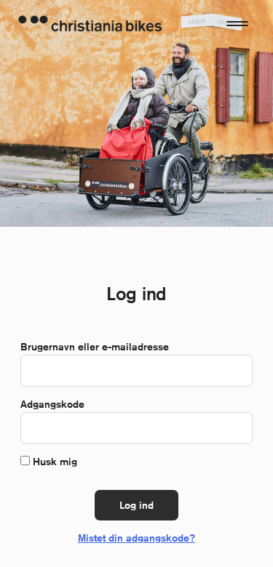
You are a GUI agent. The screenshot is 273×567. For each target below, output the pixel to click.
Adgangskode (55, 404)
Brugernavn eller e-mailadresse (97, 346)
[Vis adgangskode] (233, 428)
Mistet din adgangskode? (136, 537)
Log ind (136, 505)
